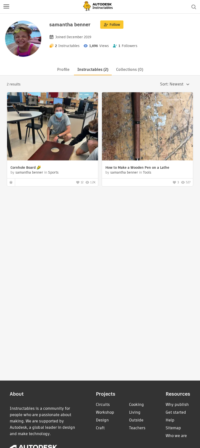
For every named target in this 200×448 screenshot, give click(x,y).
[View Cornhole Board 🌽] (52, 127)
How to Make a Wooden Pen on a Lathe (137, 167)
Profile (63, 69)
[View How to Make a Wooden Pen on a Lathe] (147, 127)
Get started (176, 412)
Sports (53, 172)
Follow (115, 24)
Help (170, 420)
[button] (6, 6)
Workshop (105, 412)
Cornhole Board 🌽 (25, 167)
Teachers (137, 428)
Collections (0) (129, 69)
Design (102, 420)
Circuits (103, 404)
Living (134, 412)
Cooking (136, 404)
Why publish (177, 404)
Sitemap (173, 428)
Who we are (176, 436)
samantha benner (29, 172)
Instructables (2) (92, 69)
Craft (100, 428)
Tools (147, 172)
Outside (136, 420)
